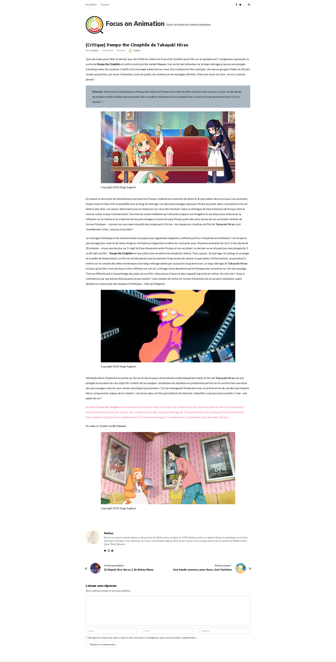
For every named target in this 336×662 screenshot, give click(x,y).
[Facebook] (236, 4)
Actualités (91, 4)
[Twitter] (240, 4)
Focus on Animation (135, 23)
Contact (104, 4)
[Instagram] (109, 550)
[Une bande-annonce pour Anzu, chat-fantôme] (240, 568)
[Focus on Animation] (94, 25)
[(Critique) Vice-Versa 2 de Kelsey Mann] (95, 568)
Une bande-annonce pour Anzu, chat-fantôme (202, 569)
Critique (95, 50)
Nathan (137, 50)
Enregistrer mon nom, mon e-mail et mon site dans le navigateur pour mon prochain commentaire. (142, 637)
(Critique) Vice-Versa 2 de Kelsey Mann (128, 569)
